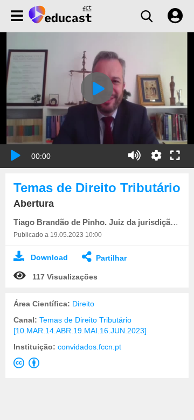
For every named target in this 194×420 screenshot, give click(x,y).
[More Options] (156, 155)
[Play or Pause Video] (15, 155)
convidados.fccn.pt (89, 346)
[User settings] (175, 16)
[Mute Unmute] (134, 155)
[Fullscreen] (175, 156)
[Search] (146, 16)
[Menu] (17, 16)
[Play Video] (97, 88)
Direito (83, 303)
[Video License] (28, 365)
